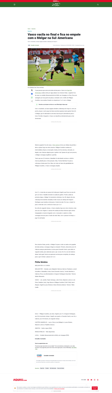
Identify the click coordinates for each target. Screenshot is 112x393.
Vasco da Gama (60, 368)
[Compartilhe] (31, 101)
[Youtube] (91, 380)
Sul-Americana (53, 368)
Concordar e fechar (94, 388)
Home (29, 28)
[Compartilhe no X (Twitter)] (31, 90)
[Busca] (98, 4)
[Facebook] (88, 380)
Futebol (47, 368)
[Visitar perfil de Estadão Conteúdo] (39, 356)
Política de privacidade (59, 388)
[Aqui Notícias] (56, 1)
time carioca (56, 145)
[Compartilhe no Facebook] (31, 93)
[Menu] (14, 4)
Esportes (33, 28)
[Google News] (98, 380)
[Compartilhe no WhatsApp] (31, 97)
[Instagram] (95, 380)
